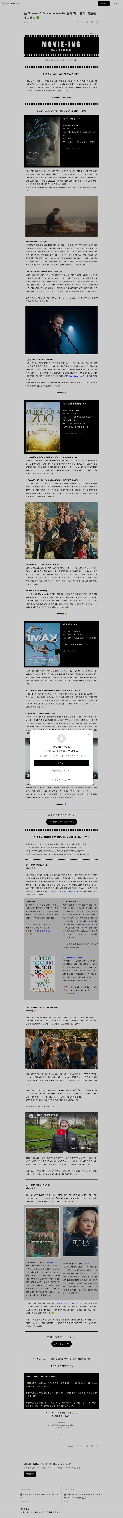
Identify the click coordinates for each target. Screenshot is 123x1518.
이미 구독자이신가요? (61, 779)
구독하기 (61, 763)
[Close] (88, 734)
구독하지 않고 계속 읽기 (61, 770)
